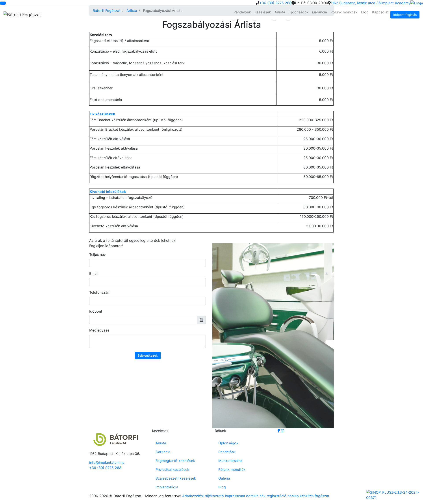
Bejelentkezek (147, 355)
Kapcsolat (380, 12)
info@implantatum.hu (106, 462)
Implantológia (167, 487)
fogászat (322, 496)
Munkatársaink (230, 460)
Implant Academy (395, 3)
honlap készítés (301, 496)
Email (93, 273)
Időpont (95, 311)
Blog (365, 12)
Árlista (280, 12)
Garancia (319, 12)
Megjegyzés (99, 330)
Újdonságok (299, 12)
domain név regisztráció (266, 496)
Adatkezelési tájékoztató (203, 496)
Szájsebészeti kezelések (176, 478)
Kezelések (262, 12)
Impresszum (235, 496)
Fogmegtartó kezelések (175, 460)
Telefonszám (99, 292)
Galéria (224, 478)
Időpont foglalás (405, 14)
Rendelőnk (242, 12)
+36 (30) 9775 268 (275, 3)
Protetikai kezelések (172, 469)
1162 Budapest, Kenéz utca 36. (356, 3)
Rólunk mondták (344, 12)
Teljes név (97, 254)
